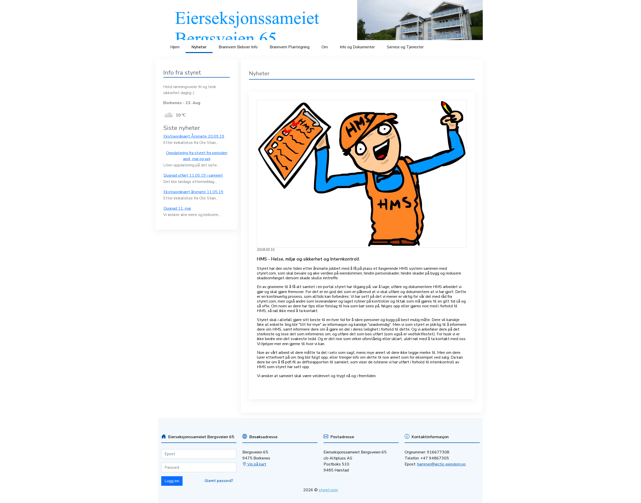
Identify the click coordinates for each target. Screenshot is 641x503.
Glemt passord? (219, 480)
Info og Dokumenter (357, 47)
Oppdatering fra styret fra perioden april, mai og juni (196, 156)
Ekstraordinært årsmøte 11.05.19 (193, 192)
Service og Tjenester (405, 47)
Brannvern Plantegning (289, 47)
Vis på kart (256, 464)
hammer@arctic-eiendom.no (441, 464)
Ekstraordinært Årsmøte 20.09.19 (194, 136)
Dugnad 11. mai (177, 208)
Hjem (175, 47)
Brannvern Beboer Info (238, 47)
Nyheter (199, 47)
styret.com (328, 490)
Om (325, 47)
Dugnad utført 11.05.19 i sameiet (193, 175)
